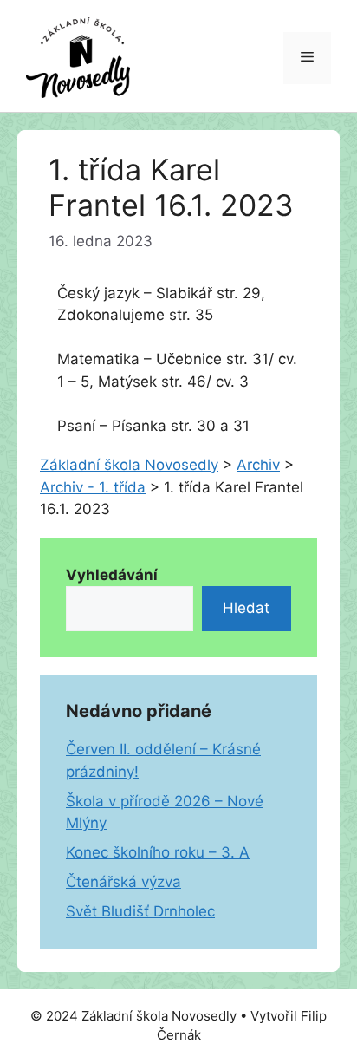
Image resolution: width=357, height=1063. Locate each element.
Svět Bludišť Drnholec (140, 911)
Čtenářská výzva (123, 881)
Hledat (246, 607)
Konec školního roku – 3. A (158, 852)
